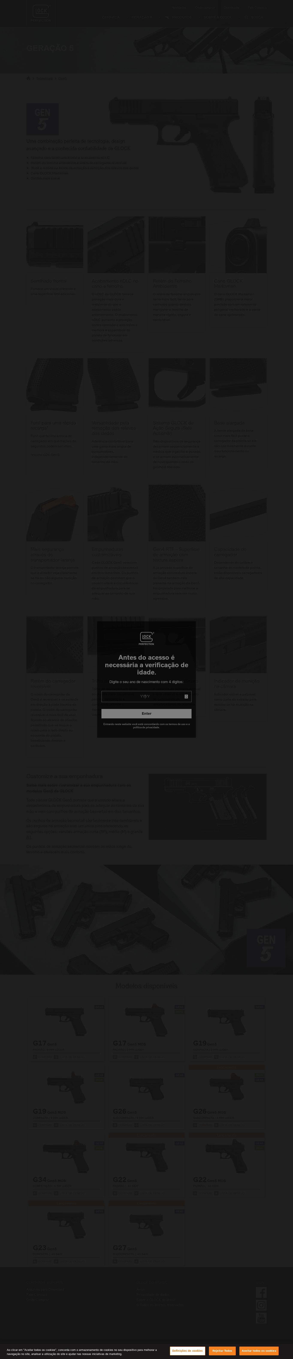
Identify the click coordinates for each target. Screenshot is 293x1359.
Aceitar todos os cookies (259, 1351)
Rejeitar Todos (222, 1351)
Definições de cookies (187, 1351)
